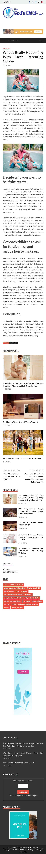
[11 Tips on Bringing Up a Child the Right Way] (23, 443)
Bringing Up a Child (33, 588)
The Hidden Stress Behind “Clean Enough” (20, 422)
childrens (24, 591)
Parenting (6, 49)
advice (6, 585)
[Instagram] (35, 2)
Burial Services (9, 591)
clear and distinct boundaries (13, 594)
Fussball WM (34, 598)
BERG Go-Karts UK (16, 585)
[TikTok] (38, 2)
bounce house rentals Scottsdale (14, 588)
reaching (6, 604)
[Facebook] (29, 2)
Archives (6, 569)
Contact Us (12, 847)
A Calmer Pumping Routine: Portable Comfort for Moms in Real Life (30, 537)
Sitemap (35, 847)
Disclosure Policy (24, 847)
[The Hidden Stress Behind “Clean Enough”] (23, 407)
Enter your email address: (23, 788)
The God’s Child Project (28, 795)
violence (6, 608)
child (17, 591)
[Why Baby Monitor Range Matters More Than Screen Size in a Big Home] (10, 509)
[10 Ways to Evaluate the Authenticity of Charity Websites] (10, 548)
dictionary (28, 594)
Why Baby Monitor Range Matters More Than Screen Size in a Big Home (30, 511)
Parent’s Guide (37, 601)
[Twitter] (32, 2)
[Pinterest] (42, 2)
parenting (14, 343)
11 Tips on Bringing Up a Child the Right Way (22, 458)
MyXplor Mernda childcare (12, 601)
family (26, 598)
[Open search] (40, 40)
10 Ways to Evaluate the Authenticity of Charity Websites (30, 550)
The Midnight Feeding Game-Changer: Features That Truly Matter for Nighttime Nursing (23, 384)
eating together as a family (12, 598)
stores (14, 604)
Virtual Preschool (17, 608)
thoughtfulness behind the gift (28, 604)
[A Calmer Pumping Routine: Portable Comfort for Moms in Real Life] (10, 535)
